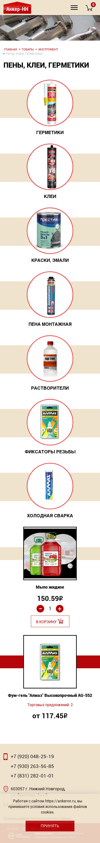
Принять (50, 826)
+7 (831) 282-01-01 (32, 776)
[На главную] (17, 7)
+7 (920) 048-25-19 (32, 756)
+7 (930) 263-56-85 (32, 766)
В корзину (46, 622)
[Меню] (74, 7)
